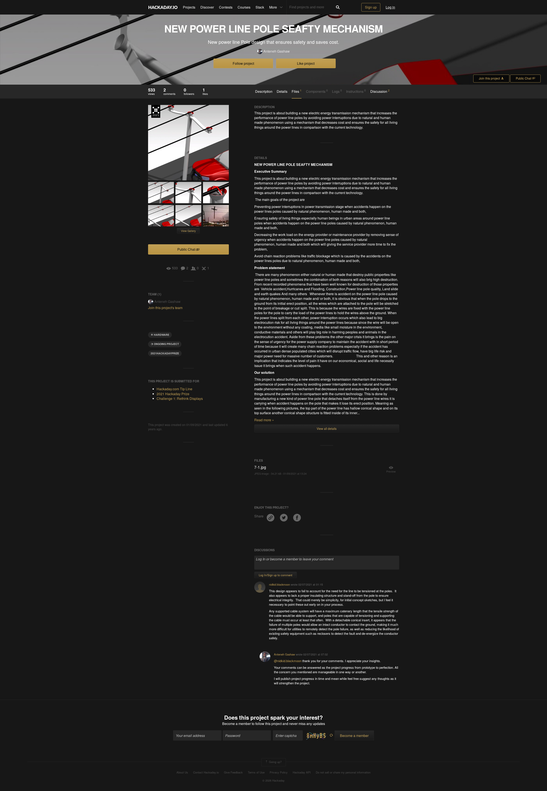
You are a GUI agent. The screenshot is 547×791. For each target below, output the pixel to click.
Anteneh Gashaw (276, 51)
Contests (225, 7)
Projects (189, 7)
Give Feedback (233, 772)
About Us (182, 772)
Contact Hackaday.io (206, 772)
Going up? (275, 762)
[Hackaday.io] (163, 7)
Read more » (264, 419)
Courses (244, 7)
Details (282, 91)
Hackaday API (302, 772)
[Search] (338, 7)
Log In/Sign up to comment (275, 575)
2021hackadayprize (165, 353)
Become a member (236, 723)
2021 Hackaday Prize (155, 111)
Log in (390, 7)
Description (263, 91)
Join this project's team (165, 307)
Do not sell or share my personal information (343, 772)
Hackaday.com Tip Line (174, 388)
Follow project (243, 63)
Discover (207, 7)
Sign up (371, 7)
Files (296, 91)
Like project (306, 63)
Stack (260, 7)
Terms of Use (256, 772)
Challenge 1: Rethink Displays (180, 398)
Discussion (380, 91)
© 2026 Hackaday (273, 780)
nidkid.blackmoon (279, 584)
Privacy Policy (279, 772)
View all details (327, 428)
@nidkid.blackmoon (288, 660)
